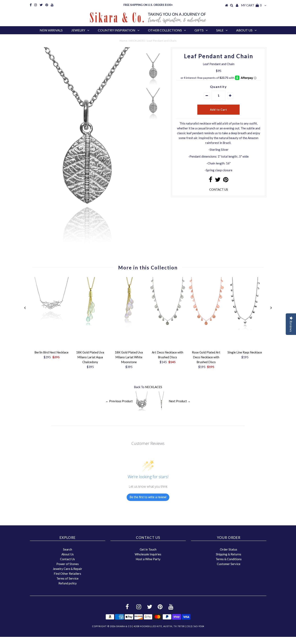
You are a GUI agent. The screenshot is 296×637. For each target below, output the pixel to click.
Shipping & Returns (228, 554)
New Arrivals (51, 30)
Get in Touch (148, 549)
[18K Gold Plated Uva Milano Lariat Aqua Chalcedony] (90, 324)
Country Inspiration (116, 30)
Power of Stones (67, 564)
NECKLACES (137, 40)
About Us (244, 30)
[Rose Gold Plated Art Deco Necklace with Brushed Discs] (206, 324)
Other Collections (165, 30)
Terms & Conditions (229, 559)
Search (67, 549)
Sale (220, 30)
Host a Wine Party (148, 559)
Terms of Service (67, 578)
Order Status (228, 549)
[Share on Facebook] (210, 180)
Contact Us (67, 559)
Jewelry (78, 30)
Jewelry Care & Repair (67, 568)
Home (123, 40)
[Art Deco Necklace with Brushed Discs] (167, 324)
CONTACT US (218, 189)
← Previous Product (119, 401)
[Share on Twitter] (217, 180)
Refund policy (67, 583)
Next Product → (179, 401)
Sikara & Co (124, 626)
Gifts (199, 30)
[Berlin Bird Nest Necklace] (51, 322)
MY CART (251, 5)
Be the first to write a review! (148, 497)
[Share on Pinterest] (225, 180)
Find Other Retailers (67, 573)
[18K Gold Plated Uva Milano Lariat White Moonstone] (129, 326)
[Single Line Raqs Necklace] (245, 329)
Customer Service (228, 564)
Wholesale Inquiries (148, 554)
